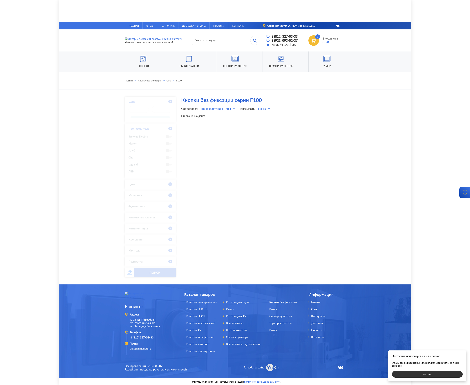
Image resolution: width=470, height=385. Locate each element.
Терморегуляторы (281, 66)
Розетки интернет (198, 344)
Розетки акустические (200, 323)
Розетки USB (194, 309)
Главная (134, 25)
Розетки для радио (238, 302)
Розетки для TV (236, 316)
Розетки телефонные (200, 337)
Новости (219, 25)
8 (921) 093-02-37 (285, 40)
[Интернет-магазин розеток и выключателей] (149, 296)
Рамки (327, 66)
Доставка (317, 323)
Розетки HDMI (195, 316)
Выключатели (235, 323)
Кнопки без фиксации (149, 80)
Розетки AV (193, 330)
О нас (149, 25)
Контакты (238, 25)
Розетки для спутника (200, 351)
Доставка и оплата (194, 25)
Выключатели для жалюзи (243, 344)
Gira (169, 80)
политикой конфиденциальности (262, 381)
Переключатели (236, 330)
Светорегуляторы (235, 66)
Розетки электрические (201, 302)
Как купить (168, 25)
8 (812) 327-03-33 (285, 36)
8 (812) (142, 337)
